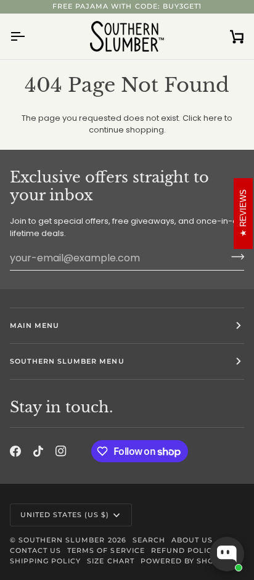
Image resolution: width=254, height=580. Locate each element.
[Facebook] (15, 451)
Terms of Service (105, 550)
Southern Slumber (61, 540)
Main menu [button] (34, 325)
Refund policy (184, 550)
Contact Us (35, 550)
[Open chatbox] (227, 554)
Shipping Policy (45, 561)
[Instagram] (61, 451)
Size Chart (110, 561)
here (213, 118)
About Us (192, 540)
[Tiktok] (38, 451)
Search (149, 540)
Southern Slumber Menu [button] (67, 361)
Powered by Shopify (186, 561)
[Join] (234, 256)
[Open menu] (28, 36)
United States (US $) (65, 514)
